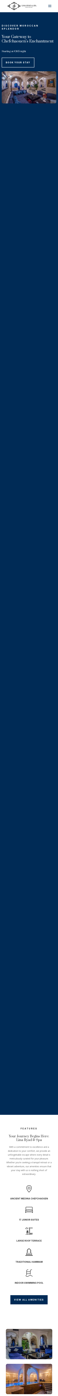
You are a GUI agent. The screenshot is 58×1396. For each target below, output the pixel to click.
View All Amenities (29, 1299)
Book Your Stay (18, 62)
